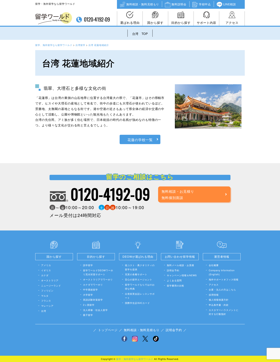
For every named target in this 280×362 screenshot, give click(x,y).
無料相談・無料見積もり (142, 4)
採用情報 (214, 294)
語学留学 (88, 265)
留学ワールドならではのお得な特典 (140, 286)
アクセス (232, 22)
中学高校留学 (90, 289)
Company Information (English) (222, 272)
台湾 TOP (140, 33)
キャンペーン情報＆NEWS (182, 275)
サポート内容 (206, 22)
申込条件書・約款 (219, 304)
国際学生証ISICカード (137, 302)
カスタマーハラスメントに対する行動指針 (223, 312)
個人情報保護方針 (219, 299)
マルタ (45, 295)
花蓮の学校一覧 (140, 139)
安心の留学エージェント (138, 279)
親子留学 (88, 314)
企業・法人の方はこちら (222, 289)
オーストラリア (49, 280)
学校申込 (205, 4)
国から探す (155, 22)
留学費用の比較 (175, 285)
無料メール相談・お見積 (180, 265)
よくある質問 (174, 280)
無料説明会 (178, 4)
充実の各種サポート (136, 274)
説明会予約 (173, 270)
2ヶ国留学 (88, 304)
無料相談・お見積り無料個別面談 (178, 194)
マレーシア (47, 305)
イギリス (46, 270)
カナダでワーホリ (93, 284)
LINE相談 (229, 4)
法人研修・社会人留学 (95, 309)
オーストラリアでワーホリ (98, 279)
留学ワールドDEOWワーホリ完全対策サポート (98, 272)
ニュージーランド (51, 285)
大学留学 (88, 294)
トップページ (108, 330)
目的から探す (181, 22)
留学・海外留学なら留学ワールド (134, 358)
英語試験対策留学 (93, 299)
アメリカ (46, 265)
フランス (46, 300)
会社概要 (214, 265)
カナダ (45, 275)
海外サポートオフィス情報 (223, 279)
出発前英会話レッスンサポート (140, 295)
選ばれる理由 (130, 22)
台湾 (43, 310)
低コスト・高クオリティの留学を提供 (140, 267)
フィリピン (47, 290)
